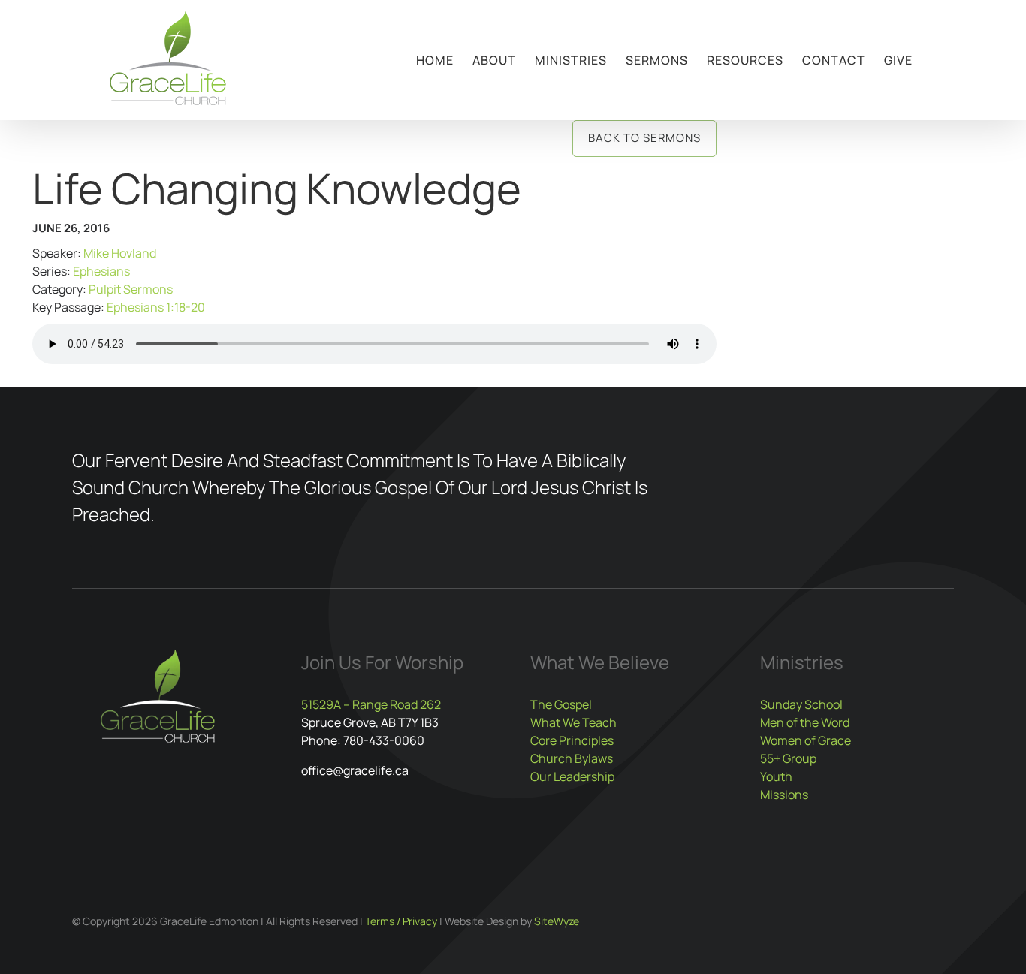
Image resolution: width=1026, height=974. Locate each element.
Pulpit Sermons (131, 289)
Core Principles (572, 740)
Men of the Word (804, 722)
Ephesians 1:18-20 (156, 307)
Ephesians (101, 271)
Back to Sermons (644, 138)
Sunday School (801, 704)
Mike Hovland (119, 253)
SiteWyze (556, 921)
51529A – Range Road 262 (371, 704)
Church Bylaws (571, 758)
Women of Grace (805, 740)
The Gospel (561, 704)
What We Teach (573, 722)
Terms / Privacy (401, 921)
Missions (784, 794)
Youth (776, 776)
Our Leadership (572, 776)
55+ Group (788, 758)
